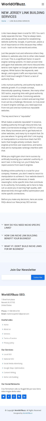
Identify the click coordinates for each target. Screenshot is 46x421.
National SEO (9, 359)
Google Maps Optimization (14, 368)
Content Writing (10, 372)
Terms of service (10, 338)
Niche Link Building (11, 377)
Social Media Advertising (13, 363)
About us (7, 329)
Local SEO (8, 354)
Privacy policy (9, 343)
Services (7, 334)
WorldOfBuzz (13, 4)
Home (3, 21)
